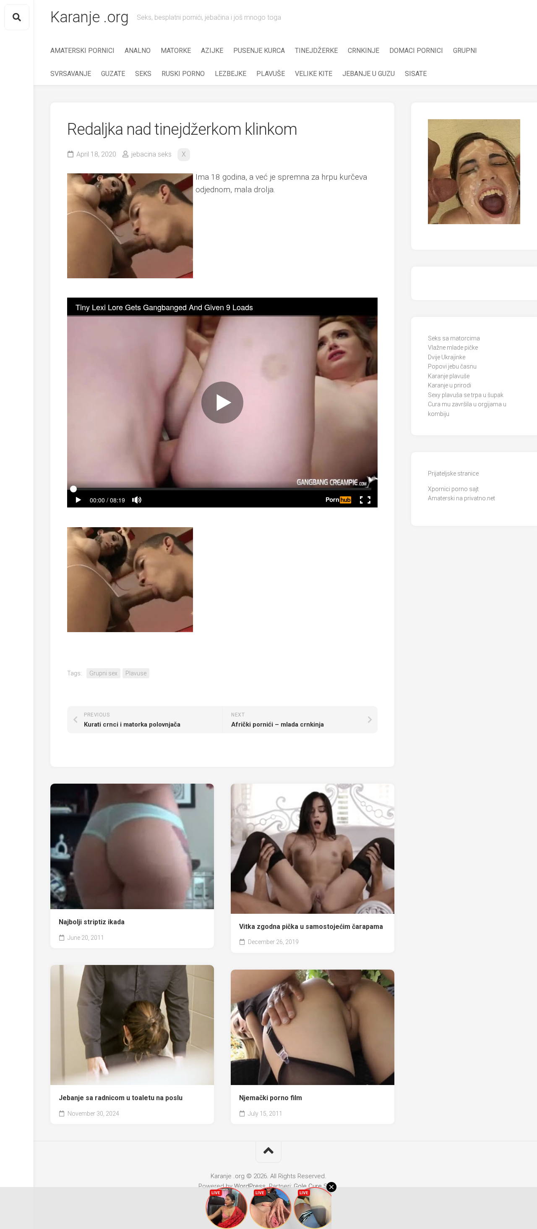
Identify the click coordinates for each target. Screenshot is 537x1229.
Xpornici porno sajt (453, 489)
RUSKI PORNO (183, 74)
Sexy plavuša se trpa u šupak (465, 395)
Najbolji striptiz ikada (92, 922)
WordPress (250, 1186)
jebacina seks (151, 154)
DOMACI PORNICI (416, 51)
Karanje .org (89, 17)
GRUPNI (465, 51)
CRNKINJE (363, 51)
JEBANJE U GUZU (368, 74)
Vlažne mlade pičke (453, 347)
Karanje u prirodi (449, 385)
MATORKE (176, 51)
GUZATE (113, 74)
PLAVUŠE (270, 74)
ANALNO (138, 51)
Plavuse (135, 673)
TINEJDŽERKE (316, 51)
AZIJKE (212, 51)
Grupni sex (103, 673)
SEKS (143, 74)
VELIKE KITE (313, 74)
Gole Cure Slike (315, 1186)
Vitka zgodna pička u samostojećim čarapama (311, 927)
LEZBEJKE (230, 74)
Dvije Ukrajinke (446, 357)
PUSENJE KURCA (259, 51)
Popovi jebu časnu (452, 366)
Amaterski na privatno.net (461, 498)
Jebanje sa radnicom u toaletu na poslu (120, 1098)
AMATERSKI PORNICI (82, 51)
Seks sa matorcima (454, 338)
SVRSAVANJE (70, 74)
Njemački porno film (270, 1098)
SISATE (416, 74)
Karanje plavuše (448, 376)
